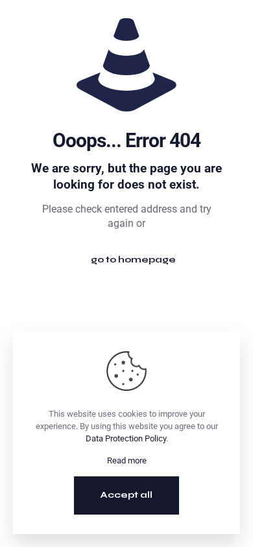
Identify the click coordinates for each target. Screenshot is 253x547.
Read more (127, 460)
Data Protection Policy (126, 438)
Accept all (126, 494)
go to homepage (133, 259)
